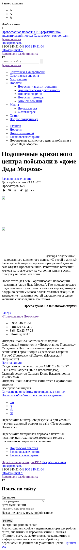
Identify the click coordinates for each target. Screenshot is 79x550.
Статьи (14, 115)
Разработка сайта (54, 462)
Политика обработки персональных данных (32, 395)
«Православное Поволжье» (20, 316)
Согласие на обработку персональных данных (33, 391)
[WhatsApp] (26, 190)
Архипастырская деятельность (39, 90)
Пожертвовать (11, 42)
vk (11, 409)
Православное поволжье (35, 33)
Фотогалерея (26, 112)
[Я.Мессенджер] (4, 190)
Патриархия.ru (12, 362)
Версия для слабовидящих (20, 53)
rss (11, 413)
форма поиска (11, 39)
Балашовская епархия (16, 178)
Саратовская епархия (24, 75)
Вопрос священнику (24, 119)
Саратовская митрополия (27, 72)
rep (12, 402)
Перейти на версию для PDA (22, 462)
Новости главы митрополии (37, 86)
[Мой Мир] (32, 190)
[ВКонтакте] (9, 190)
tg (11, 405)
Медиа (14, 104)
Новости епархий (30, 93)
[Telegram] (21, 190)
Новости (16, 83)
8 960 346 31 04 (33, 46)
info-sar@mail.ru (12, 50)
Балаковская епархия (24, 455)
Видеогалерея (27, 108)
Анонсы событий (30, 101)
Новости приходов (31, 97)
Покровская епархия (24, 448)
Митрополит (18, 79)
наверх (6, 312)
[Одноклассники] (15, 190)
